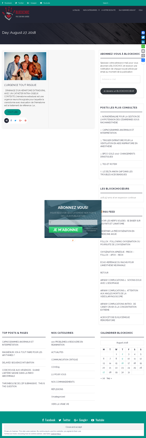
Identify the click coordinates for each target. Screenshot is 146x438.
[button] (73, 207)
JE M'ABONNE (65, 230)
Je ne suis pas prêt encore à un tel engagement (90, 229)
